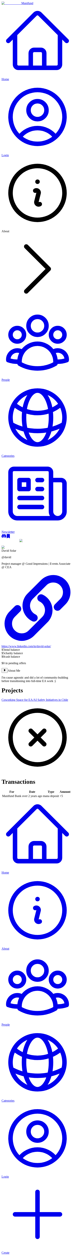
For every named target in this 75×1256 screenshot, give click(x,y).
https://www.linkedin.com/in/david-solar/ (26, 646)
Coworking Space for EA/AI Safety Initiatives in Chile (35, 699)
